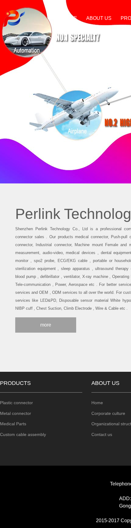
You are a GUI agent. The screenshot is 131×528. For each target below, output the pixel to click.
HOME (69, 18)
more (45, 324)
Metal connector (15, 413)
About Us (99, 18)
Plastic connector (16, 402)
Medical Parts (13, 423)
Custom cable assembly (23, 434)
